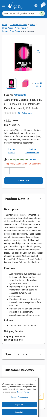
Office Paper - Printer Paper (14, 28)
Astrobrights (20, 95)
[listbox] (18, 87)
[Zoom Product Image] (38, 52)
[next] (33, 84)
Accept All (19, 412)
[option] (11, 87)
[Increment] (22, 171)
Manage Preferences (19, 397)
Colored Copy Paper (11, 31)
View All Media (38, 84)
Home (4, 24)
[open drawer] (4, 6)
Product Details (11, 151)
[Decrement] (7, 171)
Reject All (19, 405)
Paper (32, 24)
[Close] (35, 380)
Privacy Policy (23, 392)
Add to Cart (23, 181)
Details (33, 159)
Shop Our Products (18, 24)
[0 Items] (42, 6)
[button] (36, 6)
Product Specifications (32, 151)
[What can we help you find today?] (41, 13)
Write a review (27, 113)
